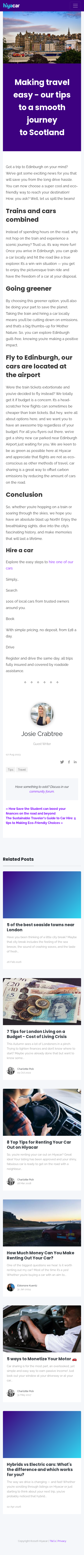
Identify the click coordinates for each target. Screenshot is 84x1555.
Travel (22, 769)
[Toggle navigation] (75, 6)
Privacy (62, 1541)
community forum (41, 791)
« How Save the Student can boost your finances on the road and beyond (36, 811)
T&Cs (53, 1541)
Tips (10, 769)
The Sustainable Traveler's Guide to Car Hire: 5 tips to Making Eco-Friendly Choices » (41, 820)
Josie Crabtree (42, 733)
